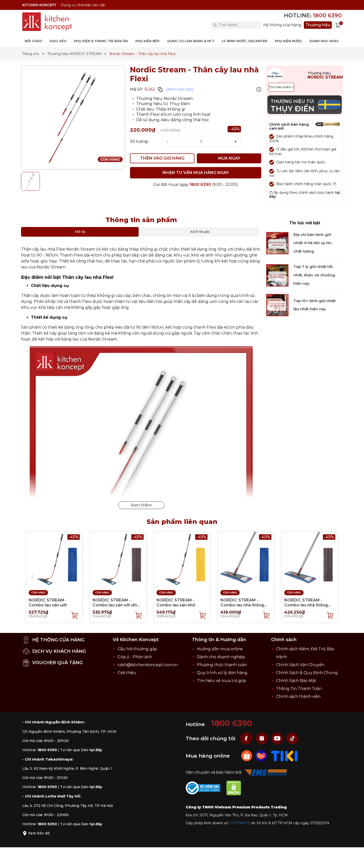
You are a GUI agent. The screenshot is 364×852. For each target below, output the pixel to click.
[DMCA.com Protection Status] (236, 789)
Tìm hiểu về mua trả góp (221, 680)
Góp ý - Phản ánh (135, 656)
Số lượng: (139, 141)
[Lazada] (262, 755)
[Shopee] (247, 755)
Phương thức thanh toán (222, 664)
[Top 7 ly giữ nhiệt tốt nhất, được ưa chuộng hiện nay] (277, 275)
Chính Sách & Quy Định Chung (307, 672)
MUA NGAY (229, 158)
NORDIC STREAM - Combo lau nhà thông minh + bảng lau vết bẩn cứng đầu (308, 607)
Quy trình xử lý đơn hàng (222, 672)
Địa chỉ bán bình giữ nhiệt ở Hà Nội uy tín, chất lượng (312, 243)
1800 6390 (200, 184)
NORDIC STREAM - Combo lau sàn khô (175, 602)
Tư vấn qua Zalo (81, 750)
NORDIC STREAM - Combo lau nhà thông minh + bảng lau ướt (242, 605)
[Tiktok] (292, 738)
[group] (73, 117)
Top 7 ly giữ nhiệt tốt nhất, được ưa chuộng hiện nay (314, 275)
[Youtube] (277, 738)
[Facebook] (247, 738)
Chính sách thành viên (298, 696)
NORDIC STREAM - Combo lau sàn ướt (48, 602)
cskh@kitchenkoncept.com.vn (148, 664)
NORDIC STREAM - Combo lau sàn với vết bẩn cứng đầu (115, 605)
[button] (332, 577)
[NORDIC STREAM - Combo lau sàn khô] (182, 559)
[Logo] (47, 21)
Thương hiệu (317, 25)
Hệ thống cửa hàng (282, 25)
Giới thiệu (127, 672)
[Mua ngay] (75, 615)
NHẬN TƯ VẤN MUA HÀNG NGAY (195, 172)
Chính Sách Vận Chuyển (300, 664)
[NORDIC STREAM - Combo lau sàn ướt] (54, 559)
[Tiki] (284, 755)
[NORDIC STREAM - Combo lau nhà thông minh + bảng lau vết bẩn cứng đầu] (310, 559)
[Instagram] (262, 738)
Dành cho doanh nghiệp (221, 656)
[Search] (214, 25)
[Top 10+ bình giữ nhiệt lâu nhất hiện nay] (277, 305)
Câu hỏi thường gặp (137, 649)
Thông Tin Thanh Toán (299, 688)
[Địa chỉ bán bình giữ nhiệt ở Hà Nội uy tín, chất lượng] (277, 242)
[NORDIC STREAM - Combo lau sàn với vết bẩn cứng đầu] (118, 559)
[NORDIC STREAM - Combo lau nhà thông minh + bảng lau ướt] (246, 559)
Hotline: (313, 15)
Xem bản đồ (38, 833)
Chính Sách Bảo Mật (296, 680)
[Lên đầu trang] (355, 843)
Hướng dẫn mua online (220, 649)
